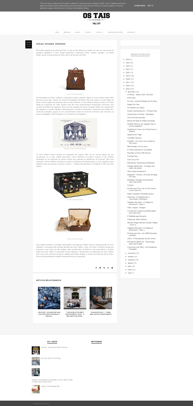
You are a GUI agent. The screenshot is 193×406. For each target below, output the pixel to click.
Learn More (139, 6)
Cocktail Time (132, 156)
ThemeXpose (155, 403)
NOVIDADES (130, 32)
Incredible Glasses (134, 138)
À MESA (77, 32)
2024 (128, 59)
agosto (130, 263)
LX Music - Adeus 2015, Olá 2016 (140, 95)
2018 (128, 79)
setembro (132, 260)
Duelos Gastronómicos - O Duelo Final (142, 111)
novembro (132, 253)
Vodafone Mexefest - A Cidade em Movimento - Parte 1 (140, 229)
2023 (128, 63)
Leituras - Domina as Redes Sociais (54, 347)
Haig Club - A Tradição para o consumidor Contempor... (138, 198)
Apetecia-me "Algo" (134, 135)
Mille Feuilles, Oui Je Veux (137, 146)
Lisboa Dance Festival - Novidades (140, 114)
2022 (128, 66)
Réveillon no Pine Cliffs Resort (138, 153)
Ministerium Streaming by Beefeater (141, 163)
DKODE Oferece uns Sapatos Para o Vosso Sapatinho (141, 125)
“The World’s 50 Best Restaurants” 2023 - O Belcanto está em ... (75, 314)
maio (130, 273)
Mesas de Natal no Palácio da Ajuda (141, 121)
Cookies (130, 185)
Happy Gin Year (133, 104)
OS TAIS (52, 403)
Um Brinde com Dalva (135, 108)
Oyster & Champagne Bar (50, 386)
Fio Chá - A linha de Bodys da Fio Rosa (142, 101)
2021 (128, 69)
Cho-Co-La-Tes (133, 159)
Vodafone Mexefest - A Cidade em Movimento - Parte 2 (140, 203)
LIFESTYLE (99, 32)
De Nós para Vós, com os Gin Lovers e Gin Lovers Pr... (141, 189)
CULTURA (87, 32)
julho (130, 266)
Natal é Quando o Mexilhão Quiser (140, 194)
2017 (128, 82)
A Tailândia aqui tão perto (136, 216)
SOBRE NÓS (67, 32)
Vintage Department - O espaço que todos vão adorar (141, 167)
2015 (128, 89)
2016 (128, 86)
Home (57, 32)
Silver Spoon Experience (136, 171)
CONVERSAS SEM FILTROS (115, 32)
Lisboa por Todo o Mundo (136, 219)
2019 (128, 76)
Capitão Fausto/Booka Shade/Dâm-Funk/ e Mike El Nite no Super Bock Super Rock (52, 381)
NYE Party (131, 98)
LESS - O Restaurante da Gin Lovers (141, 238)
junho (130, 270)
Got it (150, 6)
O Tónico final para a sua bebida (139, 150)
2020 (128, 72)
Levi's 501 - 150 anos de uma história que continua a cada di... (49, 314)
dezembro (132, 92)
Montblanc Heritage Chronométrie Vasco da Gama (140, 181)
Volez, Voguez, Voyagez (136, 207)
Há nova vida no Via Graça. (51, 358)
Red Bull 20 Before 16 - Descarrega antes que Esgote (140, 243)
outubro (131, 256)
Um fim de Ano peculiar (136, 117)
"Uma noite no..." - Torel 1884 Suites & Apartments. (101, 313)
